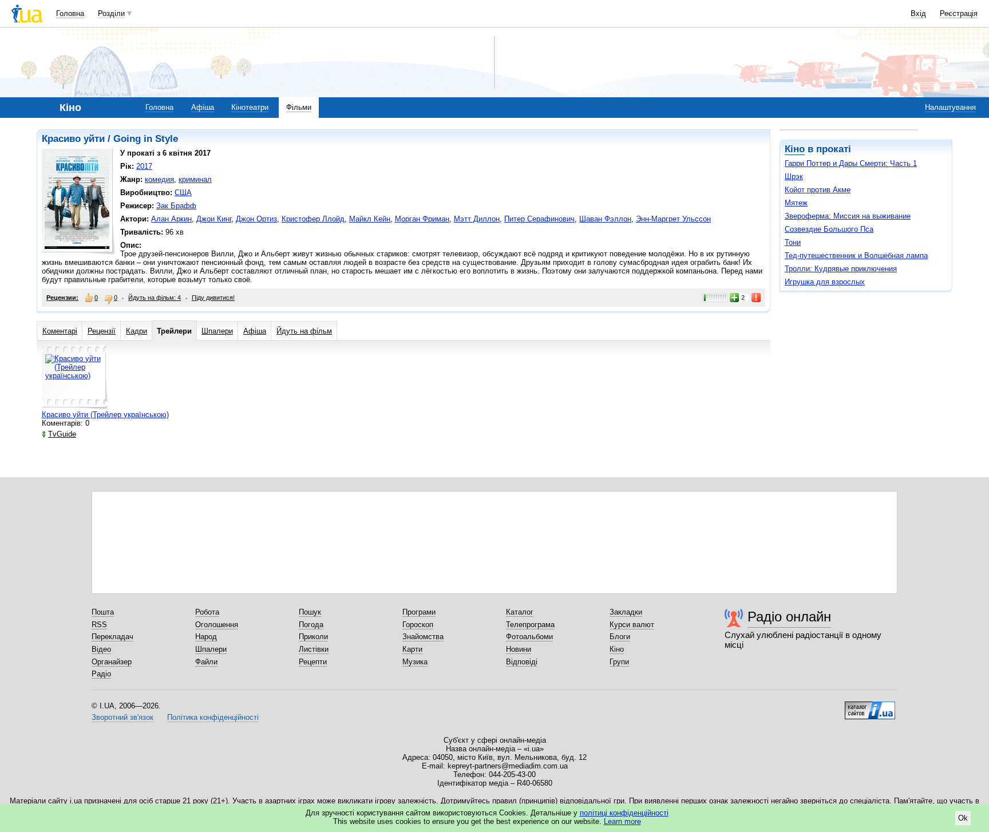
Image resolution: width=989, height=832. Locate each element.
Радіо (101, 673)
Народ (206, 636)
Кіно (795, 149)
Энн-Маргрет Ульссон (673, 219)
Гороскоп (417, 624)
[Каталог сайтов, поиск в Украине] (870, 706)
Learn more (622, 821)
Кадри (136, 331)
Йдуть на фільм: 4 (154, 297)
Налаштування (950, 107)
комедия (159, 179)
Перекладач (112, 636)
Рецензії (102, 331)
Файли (206, 661)
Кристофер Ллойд (313, 219)
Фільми (298, 107)
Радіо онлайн (789, 616)
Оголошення (216, 624)
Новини (518, 649)
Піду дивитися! (213, 297)
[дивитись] (75, 377)
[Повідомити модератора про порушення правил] (757, 297)
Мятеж (796, 203)
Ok (963, 818)
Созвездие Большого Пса (829, 229)
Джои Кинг (213, 219)
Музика (415, 661)
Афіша (202, 107)
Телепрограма (530, 624)
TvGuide (62, 434)
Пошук (310, 612)
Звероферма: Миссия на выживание (848, 216)
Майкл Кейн (369, 219)
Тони (793, 242)
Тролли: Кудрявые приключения (841, 268)
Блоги (620, 636)
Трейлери (174, 331)
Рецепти (313, 661)
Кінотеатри (249, 107)
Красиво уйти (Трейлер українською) (105, 414)
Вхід (918, 13)
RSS (99, 624)
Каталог (519, 612)
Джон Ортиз (256, 219)
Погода (311, 624)
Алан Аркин (171, 219)
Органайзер (112, 661)
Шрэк (794, 176)
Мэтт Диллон (477, 219)
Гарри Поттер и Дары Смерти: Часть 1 (851, 163)
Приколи (313, 636)
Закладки (626, 612)
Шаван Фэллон (605, 219)
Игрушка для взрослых (825, 282)
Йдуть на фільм (304, 331)
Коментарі (59, 331)
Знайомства (423, 636)
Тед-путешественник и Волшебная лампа (856, 255)
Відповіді (521, 661)
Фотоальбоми (529, 636)
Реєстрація (959, 13)
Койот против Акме (817, 189)
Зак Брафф (176, 205)
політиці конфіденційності (624, 813)
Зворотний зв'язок (122, 717)
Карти (412, 649)
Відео (101, 649)
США (183, 192)
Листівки (314, 649)
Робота (207, 612)
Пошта (103, 612)
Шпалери (217, 331)
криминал (195, 179)
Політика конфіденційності (213, 717)
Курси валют (632, 624)
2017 (144, 166)
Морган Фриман (422, 219)
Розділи (111, 13)
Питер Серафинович (539, 219)
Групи (619, 661)
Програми (419, 612)
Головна (70, 13)
